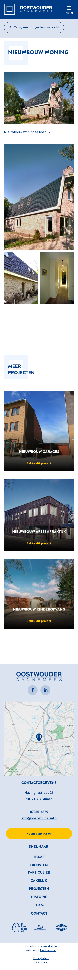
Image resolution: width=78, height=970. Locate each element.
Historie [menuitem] (39, 897)
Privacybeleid (41, 958)
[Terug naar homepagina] (36, 9)
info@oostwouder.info (39, 818)
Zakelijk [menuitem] (39, 880)
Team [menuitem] (39, 905)
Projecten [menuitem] (39, 888)
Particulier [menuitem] (39, 872)
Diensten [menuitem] (39, 865)
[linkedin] (45, 690)
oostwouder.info (47, 946)
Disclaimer (41, 962)
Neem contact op (39, 833)
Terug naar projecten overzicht (36, 27)
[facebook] (33, 690)
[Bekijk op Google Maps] (39, 739)
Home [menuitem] (39, 857)
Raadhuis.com (48, 950)
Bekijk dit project (39, 463)
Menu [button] (69, 12)
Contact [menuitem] (39, 913)
